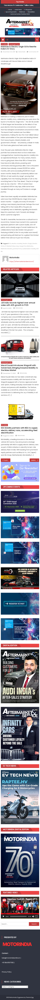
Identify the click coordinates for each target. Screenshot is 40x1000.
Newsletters (31, 12)
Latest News (18, 9)
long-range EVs (21, 246)
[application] (20, 908)
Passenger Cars (14, 44)
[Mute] (33, 916)
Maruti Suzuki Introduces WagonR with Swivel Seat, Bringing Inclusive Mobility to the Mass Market (19, 367)
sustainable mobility (29, 249)
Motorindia (21, 52)
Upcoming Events (11, 12)
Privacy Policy (6, 972)
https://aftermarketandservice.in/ (21, 261)
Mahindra (30, 246)
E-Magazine (28, 9)
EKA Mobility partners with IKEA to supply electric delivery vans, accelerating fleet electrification (19, 430)
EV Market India (10, 246)
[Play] (3, 916)
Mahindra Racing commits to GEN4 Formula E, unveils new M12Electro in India (35, 460)
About (10, 9)
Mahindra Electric (6, 249)
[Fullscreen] (36, 916)
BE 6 (9, 243)
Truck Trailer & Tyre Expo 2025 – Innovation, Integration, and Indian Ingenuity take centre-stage (6, 460)
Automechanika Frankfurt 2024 (20, 14)
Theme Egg (30, 997)
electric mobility (16, 243)
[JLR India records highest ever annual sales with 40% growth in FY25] (20, 285)
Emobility (4, 44)
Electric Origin (27, 243)
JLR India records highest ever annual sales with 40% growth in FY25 (18, 304)
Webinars (22, 12)
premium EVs (17, 249)
